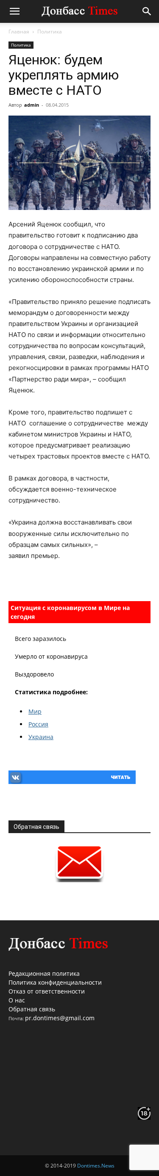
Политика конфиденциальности (55, 982)
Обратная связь (31, 1009)
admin (31, 105)
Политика (49, 31)
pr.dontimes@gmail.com (60, 1018)
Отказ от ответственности (46, 991)
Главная (18, 31)
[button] (14, 11)
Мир (35, 711)
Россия (38, 724)
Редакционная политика (44, 973)
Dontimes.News (95, 1165)
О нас (16, 1000)
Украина (40, 737)
